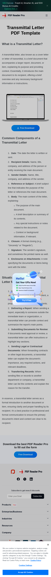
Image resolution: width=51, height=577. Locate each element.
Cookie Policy (35, 560)
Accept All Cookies (25, 572)
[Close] (48, 544)
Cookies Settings (25, 565)
